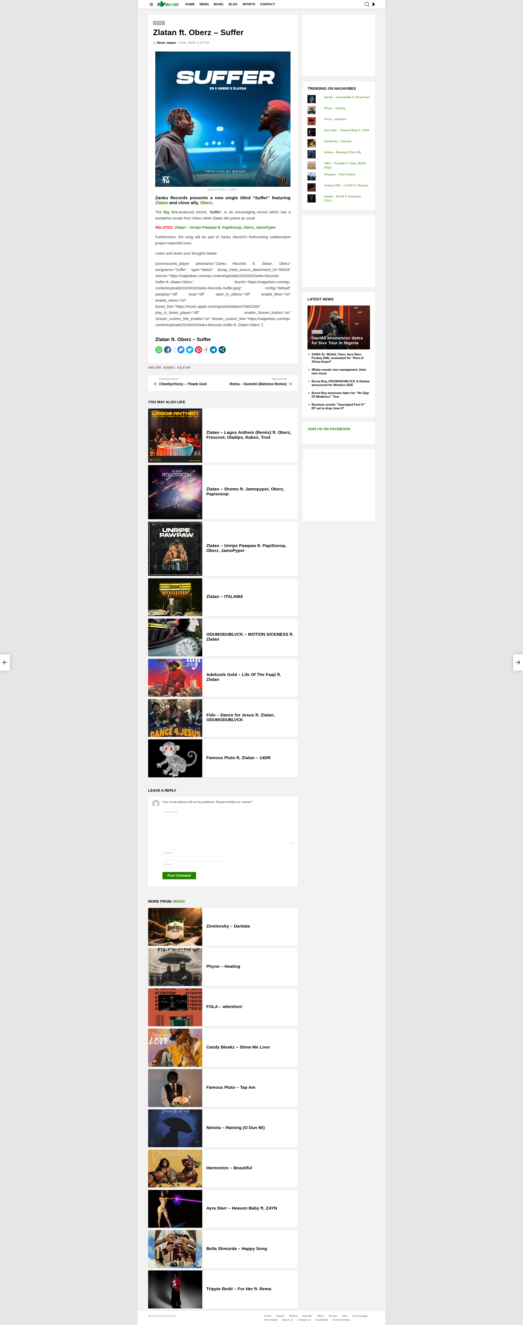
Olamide (307, 1315)
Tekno (320, 1315)
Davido (280, 1315)
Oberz (206, 202)
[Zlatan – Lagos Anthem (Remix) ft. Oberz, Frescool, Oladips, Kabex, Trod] (175, 435)
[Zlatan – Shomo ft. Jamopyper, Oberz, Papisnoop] (175, 492)
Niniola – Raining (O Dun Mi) (235, 1127)
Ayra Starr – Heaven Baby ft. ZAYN (241, 1208)
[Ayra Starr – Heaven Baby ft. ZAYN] (175, 1209)
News (317, 331)
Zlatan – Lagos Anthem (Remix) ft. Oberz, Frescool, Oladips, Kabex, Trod (248, 435)
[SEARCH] (367, 4)
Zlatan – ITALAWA (224, 596)
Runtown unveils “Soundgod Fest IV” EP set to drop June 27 (338, 406)
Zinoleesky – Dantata (228, 926)
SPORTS (249, 4)
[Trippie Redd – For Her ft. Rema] (175, 1289)
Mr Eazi (333, 1315)
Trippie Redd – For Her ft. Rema (238, 1288)
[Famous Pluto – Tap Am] (175, 1088)
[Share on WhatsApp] (158, 349)
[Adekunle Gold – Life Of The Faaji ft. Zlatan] (175, 678)
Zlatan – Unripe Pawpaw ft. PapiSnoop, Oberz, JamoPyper (225, 227)
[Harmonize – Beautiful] (175, 1168)
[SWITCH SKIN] (373, 4)
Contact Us (304, 1319)
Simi (344, 1315)
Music (179, 901)
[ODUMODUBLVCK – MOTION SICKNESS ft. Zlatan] (175, 637)
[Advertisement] (338, 45)
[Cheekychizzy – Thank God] (5, 662)
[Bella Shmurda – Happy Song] (175, 1249)
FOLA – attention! (224, 1006)
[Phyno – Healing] (175, 967)
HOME (190, 4)
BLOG (233, 4)
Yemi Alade (270, 1319)
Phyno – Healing (223, 966)
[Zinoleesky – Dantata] (175, 927)
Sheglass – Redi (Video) (339, 174)
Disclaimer (321, 1319)
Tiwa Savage (360, 1315)
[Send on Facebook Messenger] (180, 349)
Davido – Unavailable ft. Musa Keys (347, 97)
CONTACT (267, 4)
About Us (287, 1319)
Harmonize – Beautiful (229, 1167)
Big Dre (156, 367)
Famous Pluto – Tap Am (230, 1087)
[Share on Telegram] (213, 349)
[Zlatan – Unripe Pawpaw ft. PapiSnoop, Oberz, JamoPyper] (175, 549)
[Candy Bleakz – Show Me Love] (175, 1047)
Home (267, 1315)
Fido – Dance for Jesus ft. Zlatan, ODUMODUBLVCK (240, 717)
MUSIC (219, 4)
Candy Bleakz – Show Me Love (238, 1047)
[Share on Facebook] (167, 349)
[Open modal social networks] (222, 349)
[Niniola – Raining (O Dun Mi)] (175, 1128)
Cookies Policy (341, 1319)
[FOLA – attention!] (175, 1007)
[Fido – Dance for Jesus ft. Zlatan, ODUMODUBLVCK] (175, 718)
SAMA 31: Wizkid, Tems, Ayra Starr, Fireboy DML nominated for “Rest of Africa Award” (337, 358)
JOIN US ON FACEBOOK (329, 429)
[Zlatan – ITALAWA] (175, 597)
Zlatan (161, 202)
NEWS (204, 4)
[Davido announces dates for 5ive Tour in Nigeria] (338, 327)
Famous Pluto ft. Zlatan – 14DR (238, 757)
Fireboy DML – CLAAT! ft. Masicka (346, 185)
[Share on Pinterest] (198, 349)
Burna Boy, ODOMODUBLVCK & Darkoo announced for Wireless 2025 (341, 383)
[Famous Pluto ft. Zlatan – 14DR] (175, 758)
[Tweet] (189, 349)
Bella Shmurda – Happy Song (236, 1248)
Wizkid (293, 1315)
